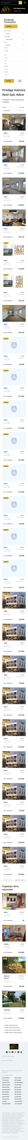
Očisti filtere (20, 80)
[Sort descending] (23, 110)
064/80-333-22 (17, 11)
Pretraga (9, 81)
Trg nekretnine (18, 1096)
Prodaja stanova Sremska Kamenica (13, 1032)
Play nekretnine (5, 1094)
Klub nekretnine (5, 1087)
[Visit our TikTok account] (21, 1052)
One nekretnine (18, 1099)
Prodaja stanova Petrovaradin (11, 1027)
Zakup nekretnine (18, 1101)
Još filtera (10, 26)
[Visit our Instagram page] (10, 1052)
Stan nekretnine (5, 1091)
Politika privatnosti (8, 1056)
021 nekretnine (5, 1080)
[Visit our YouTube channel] (12, 1052)
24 (16, 880)
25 (19, 880)
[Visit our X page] (15, 1052)
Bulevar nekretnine (19, 1082)
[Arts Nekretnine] (6, 9)
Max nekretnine (18, 1094)
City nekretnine (18, 1077)
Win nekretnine (18, 1089)
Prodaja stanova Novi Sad (10, 1025)
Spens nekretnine (6, 1089)
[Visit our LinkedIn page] (18, 1052)
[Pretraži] (20, 2)
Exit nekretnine (18, 1091)
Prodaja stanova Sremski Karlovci (12, 1030)
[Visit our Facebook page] (7, 1052)
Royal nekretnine (6, 1082)
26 (22, 880)
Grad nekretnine (5, 1077)
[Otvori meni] (25, 2)
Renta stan (4, 1101)
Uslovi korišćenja (7, 1060)
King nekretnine (5, 1096)
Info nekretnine (18, 1080)
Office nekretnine (6, 1084)
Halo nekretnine (18, 1084)
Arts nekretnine (5, 1099)
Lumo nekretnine (18, 1103)
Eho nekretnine (18, 1087)
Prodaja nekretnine (6, 1103)
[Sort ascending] (21, 110)
